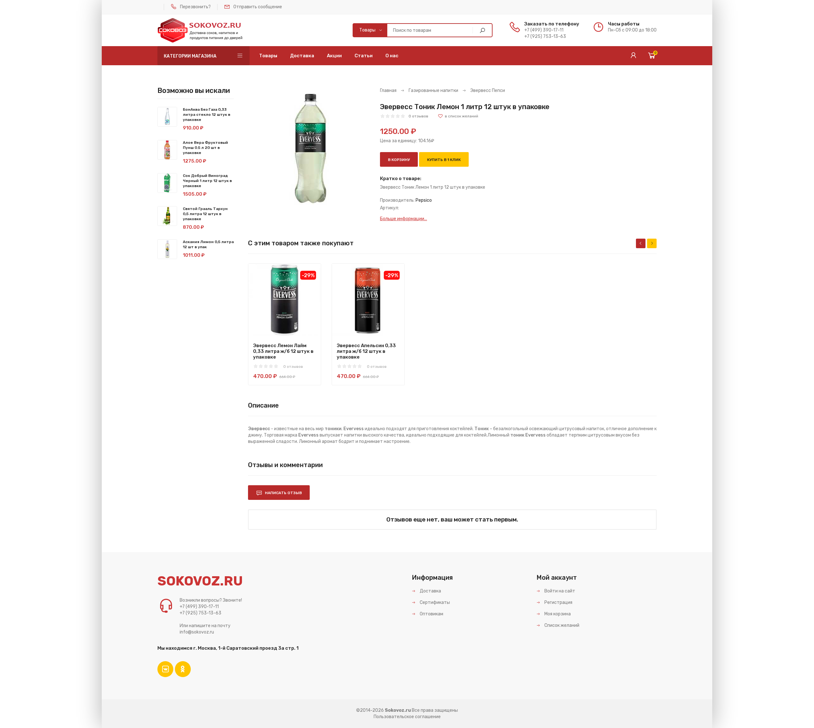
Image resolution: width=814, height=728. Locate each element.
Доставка (430, 591)
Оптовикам (431, 614)
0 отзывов (418, 116)
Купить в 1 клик (444, 160)
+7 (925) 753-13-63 (545, 36)
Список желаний (561, 625)
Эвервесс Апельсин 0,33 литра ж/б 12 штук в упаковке (366, 351)
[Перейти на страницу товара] (284, 300)
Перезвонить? (195, 7)
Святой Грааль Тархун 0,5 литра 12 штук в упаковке (205, 213)
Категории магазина (190, 56)
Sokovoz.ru (398, 710)
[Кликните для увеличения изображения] (309, 149)
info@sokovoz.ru (197, 632)
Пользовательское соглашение (407, 716)
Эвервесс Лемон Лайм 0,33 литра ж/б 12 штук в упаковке (283, 351)
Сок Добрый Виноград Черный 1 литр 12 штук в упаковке (207, 180)
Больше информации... (403, 218)
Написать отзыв (283, 493)
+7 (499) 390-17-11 (543, 30)
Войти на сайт (559, 591)
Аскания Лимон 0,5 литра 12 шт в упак (208, 244)
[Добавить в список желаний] (458, 116)
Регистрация (557, 602)
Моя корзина (557, 614)
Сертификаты (434, 602)
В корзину (399, 160)
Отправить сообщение (257, 7)
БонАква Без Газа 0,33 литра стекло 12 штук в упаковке (206, 114)
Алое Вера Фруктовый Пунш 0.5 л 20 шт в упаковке (205, 147)
